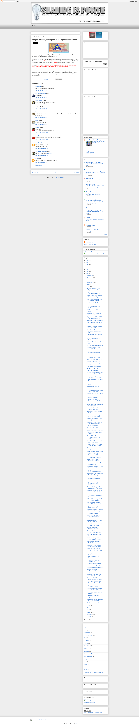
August (89, 284)
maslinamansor (39, 100)
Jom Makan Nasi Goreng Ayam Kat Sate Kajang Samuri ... (95, 415)
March (89, 612)
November (90, 277)
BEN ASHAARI (89, 178)
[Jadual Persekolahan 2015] (98, 38)
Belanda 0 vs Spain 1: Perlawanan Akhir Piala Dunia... (93, 478)
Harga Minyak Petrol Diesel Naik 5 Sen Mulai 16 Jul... (95, 441)
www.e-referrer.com (95, 680)
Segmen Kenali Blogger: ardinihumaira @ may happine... (93, 483)
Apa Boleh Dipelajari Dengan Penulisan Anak (94, 327)
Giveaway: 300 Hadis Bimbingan (95, 320)
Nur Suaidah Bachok (40, 93)
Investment (87, 632)
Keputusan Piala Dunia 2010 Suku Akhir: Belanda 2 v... (94, 585)
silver (85, 669)
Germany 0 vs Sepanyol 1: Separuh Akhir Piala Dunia (94, 531)
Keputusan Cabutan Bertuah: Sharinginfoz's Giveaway (94, 314)
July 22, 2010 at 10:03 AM (41, 132)
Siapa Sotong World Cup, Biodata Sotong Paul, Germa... (93, 517)
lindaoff (37, 127)
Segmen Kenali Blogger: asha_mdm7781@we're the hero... (94, 571)
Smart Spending (88, 635)
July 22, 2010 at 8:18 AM (41, 108)
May (88, 607)
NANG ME (49, 153)
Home (33, 25)
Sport (85, 630)
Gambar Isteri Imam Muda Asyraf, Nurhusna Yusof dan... (95, 289)
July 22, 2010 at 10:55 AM (41, 155)
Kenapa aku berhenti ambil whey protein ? (95, 179)
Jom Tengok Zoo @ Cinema (94, 457)
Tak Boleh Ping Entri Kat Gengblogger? (93, 560)
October (89, 280)
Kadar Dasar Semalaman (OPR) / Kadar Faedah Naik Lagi (95, 467)
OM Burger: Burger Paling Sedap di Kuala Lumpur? (94, 538)
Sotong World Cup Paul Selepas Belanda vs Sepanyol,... (95, 474)
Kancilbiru (38, 86)
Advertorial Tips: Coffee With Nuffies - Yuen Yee (94, 408)
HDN (38, 59)
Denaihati (88, 191)
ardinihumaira (38, 135)
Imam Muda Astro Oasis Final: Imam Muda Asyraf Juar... (94, 300)
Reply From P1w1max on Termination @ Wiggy (93, 460)
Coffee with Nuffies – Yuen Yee (95, 430)
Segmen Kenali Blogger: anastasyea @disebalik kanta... (93, 352)
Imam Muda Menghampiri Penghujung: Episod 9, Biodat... (93, 363)
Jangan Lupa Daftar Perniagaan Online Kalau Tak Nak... (95, 390)
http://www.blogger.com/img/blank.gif (93, 672)
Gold (85, 638)
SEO (85, 661)
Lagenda (37, 111)
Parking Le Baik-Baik (92, 397)
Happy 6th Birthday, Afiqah (93, 548)
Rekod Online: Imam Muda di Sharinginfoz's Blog (94, 296)
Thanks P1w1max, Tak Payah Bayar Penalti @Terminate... (94, 445)
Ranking (86, 667)
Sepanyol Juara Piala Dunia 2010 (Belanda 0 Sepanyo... (94, 470)
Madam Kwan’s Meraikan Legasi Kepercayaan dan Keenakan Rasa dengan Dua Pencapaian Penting (95, 202)
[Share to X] (58, 79)
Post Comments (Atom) (58, 177)
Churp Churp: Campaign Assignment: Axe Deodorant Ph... (94, 401)
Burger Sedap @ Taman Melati (95, 451)
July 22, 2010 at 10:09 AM (41, 139)
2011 (87, 271)
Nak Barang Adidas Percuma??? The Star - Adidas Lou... (95, 600)
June (88, 605)
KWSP (85, 664)
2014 (87, 265)
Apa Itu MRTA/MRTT (91, 152)
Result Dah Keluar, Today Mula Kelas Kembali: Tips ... (95, 405)
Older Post (76, 172)
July (88, 286)
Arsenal (86, 643)
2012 (87, 269)
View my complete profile (90, 244)
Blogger (77, 723)
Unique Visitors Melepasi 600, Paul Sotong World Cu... (94, 499)
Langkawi (86, 651)
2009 (87, 619)
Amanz (88, 169)
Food (85, 627)
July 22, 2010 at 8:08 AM (41, 90)
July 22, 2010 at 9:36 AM (41, 124)
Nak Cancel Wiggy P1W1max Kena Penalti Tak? (94, 521)
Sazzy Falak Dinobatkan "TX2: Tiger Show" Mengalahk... (94, 596)
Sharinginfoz (89, 242)
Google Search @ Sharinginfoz (95, 567)
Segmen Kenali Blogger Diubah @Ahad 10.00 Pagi (95, 506)
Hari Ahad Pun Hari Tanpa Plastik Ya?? (93, 387)
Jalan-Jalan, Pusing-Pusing (93, 139)
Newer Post (35, 172)
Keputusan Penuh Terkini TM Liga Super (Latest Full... (94, 292)
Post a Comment (38, 165)
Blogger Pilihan (88, 659)
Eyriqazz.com (89, 151)
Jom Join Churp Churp (92, 425)
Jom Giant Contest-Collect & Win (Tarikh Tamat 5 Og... (94, 348)
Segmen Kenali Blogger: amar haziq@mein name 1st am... (94, 419)
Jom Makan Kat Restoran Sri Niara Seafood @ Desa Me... (95, 589)
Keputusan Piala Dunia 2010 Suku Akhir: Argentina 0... (94, 575)
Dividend (86, 640)
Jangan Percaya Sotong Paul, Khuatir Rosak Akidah (94, 524)
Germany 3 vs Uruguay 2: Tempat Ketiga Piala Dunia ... (95, 487)
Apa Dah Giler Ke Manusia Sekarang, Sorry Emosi (93, 356)
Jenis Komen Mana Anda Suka (95, 550)
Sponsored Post (88, 656)
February (89, 614)
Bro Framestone (90, 184)
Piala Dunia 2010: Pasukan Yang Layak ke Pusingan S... (95, 578)
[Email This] (55, 79)
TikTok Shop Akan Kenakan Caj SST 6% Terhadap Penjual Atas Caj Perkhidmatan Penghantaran (95, 172)
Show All (105, 234)
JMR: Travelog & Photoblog (93, 229)
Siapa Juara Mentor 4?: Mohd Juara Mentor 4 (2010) (94, 564)
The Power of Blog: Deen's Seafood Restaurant (94, 369)
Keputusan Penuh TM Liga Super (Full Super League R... (95, 545)
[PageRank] (87, 711)
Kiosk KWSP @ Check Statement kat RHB (92, 454)
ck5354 (88, 217)
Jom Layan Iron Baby (92, 513)
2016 (87, 260)
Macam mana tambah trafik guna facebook (94, 463)
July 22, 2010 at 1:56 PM (41, 162)
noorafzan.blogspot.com (41, 142)
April (88, 610)
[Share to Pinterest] (61, 79)
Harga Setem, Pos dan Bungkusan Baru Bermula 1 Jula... (94, 331)
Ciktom (88, 207)
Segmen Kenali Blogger (90, 653)
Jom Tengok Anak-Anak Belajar (95, 345)
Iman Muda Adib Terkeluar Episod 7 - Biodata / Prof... (94, 503)
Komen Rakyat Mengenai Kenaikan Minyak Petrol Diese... (93, 437)
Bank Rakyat (87, 645)
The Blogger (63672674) (41, 151)
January (89, 616)
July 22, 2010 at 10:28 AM (41, 148)
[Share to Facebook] (60, 79)
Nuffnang (86, 648)
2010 (87, 273)
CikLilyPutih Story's (91, 199)
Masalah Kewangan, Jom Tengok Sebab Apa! (93, 528)
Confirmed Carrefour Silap (93, 602)
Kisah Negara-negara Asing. (92, 231)
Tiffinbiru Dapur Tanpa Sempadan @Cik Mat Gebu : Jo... (95, 495)
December (90, 275)
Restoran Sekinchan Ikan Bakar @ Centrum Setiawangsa (95, 510)
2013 (87, 267)
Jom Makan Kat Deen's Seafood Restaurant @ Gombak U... (95, 373)
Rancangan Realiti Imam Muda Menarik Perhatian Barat (95, 394)
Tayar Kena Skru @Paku (93, 427)
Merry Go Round (90, 225)
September (90, 282)
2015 (87, 262)
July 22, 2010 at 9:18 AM (41, 117)
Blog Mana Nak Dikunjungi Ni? (94, 359)
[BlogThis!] (57, 79)
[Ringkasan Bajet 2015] (92, 38)
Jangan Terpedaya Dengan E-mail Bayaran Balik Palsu (54, 40)
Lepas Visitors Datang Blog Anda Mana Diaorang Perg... (95, 582)
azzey (36, 120)
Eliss (36, 158)
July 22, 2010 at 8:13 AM (41, 97)
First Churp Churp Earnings (94, 366)
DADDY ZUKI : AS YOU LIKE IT (94, 162)
